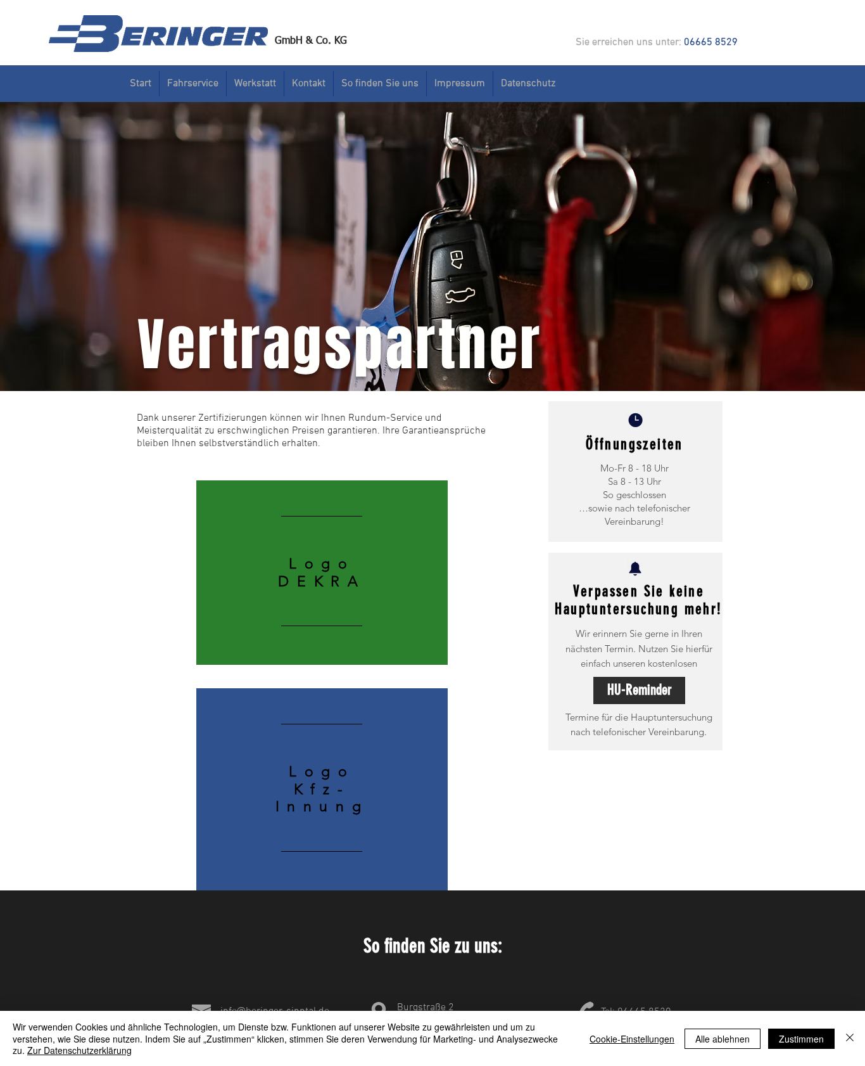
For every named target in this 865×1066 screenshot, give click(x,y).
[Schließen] (849, 1038)
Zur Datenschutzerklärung (79, 1050)
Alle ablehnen (722, 1038)
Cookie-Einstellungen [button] (632, 1038)
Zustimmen (801, 1038)
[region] (322, 572)
